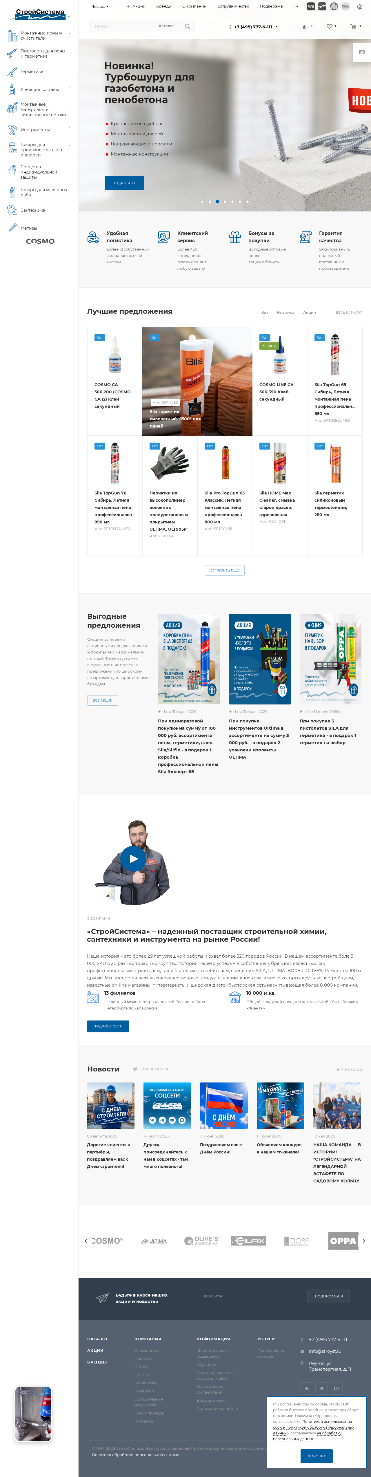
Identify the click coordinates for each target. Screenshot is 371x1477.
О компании (146, 1350)
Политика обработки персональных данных (135, 1454)
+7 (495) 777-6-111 (253, 27)
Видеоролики (210, 1400)
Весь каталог (349, 313)
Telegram (321, 1388)
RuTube (336, 1388)
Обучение (207, 1364)
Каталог (97, 1339)
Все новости (349, 1070)
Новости (142, 1358)
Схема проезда (149, 1413)
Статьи (141, 1366)
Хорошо (316, 1456)
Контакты (143, 1421)
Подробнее (124, 183)
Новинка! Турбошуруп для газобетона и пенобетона (149, 83)
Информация (213, 1339)
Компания (147, 1339)
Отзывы (142, 1374)
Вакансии (144, 1391)
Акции (95, 1350)
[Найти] (187, 26)
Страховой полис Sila (217, 1408)
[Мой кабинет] (359, 7)
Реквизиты (145, 1383)
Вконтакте (307, 1388)
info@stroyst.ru (325, 1351)
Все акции (103, 700)
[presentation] (86, 1241)
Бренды (97, 1362)
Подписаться (329, 1296)
